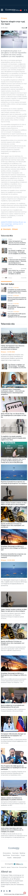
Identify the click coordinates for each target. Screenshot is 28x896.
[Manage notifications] (24, 893)
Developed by (9, 864)
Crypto (23, 855)
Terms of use (14, 867)
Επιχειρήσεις (7, 853)
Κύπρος (4, 18)
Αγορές (9, 857)
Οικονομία (15, 853)
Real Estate (6, 855)
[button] (2, 9)
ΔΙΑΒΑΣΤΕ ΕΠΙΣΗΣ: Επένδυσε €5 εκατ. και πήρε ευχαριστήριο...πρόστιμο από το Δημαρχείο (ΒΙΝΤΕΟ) (13, 224)
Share (23, 28)
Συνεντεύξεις (15, 855)
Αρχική (9, 867)
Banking (22, 853)
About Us (3, 867)
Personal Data (23, 867)
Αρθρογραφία (17, 857)
